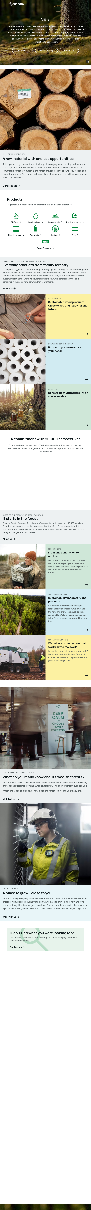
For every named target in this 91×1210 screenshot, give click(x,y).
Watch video (9, 799)
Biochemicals (34, 222)
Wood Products (44, 248)
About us (7, 538)
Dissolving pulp (14, 235)
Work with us (9, 916)
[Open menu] (81, 4)
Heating (54, 235)
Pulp (74, 235)
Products (8, 288)
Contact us (69, 50)
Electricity (34, 235)
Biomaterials (54, 222)
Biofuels (14, 222)
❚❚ (87, 61)
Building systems (73, 222)
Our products (23, 50)
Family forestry (46, 50)
